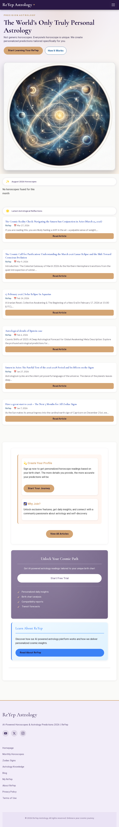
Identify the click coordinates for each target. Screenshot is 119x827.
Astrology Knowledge (13, 766)
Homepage (8, 748)
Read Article (59, 236)
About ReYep (9, 785)
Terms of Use (9, 798)
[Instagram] (23, 733)
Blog (4, 773)
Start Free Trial (60, 578)
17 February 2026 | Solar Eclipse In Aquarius (28, 294)
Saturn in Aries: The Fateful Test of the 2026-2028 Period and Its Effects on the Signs (49, 367)
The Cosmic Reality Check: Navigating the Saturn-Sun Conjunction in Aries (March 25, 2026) (53, 221)
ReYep (8, 225)
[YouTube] (5, 733)
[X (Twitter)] (14, 733)
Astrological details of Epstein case (23, 330)
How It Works (56, 50)
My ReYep (7, 779)
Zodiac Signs (9, 760)
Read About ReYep (30, 652)
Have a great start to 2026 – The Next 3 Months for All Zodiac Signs (41, 404)
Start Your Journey (39, 488)
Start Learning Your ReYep (23, 50)
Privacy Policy (9, 792)
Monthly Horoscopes (13, 754)
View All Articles (59, 533)
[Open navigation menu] (113, 5)
